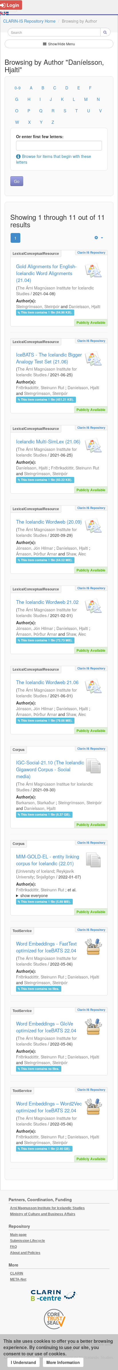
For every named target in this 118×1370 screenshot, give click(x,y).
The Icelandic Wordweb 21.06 (47, 682)
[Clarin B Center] (55, 1295)
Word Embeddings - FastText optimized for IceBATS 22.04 (46, 947)
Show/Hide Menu (61, 43)
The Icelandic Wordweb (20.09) (49, 521)
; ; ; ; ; (58, 892)
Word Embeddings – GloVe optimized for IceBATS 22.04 (46, 1027)
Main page (18, 1235)
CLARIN (16, 1273)
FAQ (13, 1247)
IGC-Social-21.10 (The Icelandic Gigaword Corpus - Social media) (50, 769)
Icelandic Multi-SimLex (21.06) (48, 441)
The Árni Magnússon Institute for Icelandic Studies (46, 371)
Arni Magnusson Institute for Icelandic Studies (47, 1208)
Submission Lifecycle (27, 1241)
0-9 (18, 88)
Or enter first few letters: (40, 136)
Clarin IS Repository (91, 252)
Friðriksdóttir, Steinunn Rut (40, 387)
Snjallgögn (45, 877)
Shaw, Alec (76, 554)
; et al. (46, 892)
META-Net (18, 1279)
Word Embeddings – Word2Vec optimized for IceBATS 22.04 (49, 1107)
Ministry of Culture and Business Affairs (42, 1214)
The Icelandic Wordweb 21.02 (47, 601)
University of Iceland (35, 871)
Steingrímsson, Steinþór (38, 306)
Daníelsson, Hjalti (84, 306)
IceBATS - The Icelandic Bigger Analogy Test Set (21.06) (49, 358)
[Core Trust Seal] (55, 1319)
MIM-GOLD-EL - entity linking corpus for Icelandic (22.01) (47, 860)
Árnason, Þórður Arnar (36, 554)
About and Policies (25, 1253)
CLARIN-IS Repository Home (29, 21)
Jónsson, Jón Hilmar (34, 548)
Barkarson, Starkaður (35, 802)
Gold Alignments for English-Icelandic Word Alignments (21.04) (46, 273)
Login (13, 5)
